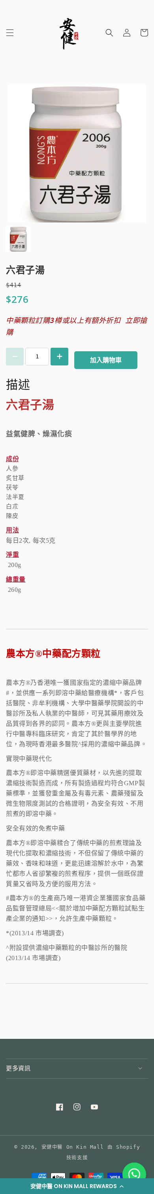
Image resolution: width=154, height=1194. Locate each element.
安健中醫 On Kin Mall (72, 1147)
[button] (77, 1186)
